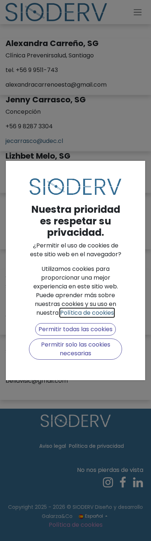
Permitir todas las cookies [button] (75, 329)
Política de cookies (87, 313)
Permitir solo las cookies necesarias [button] (75, 348)
